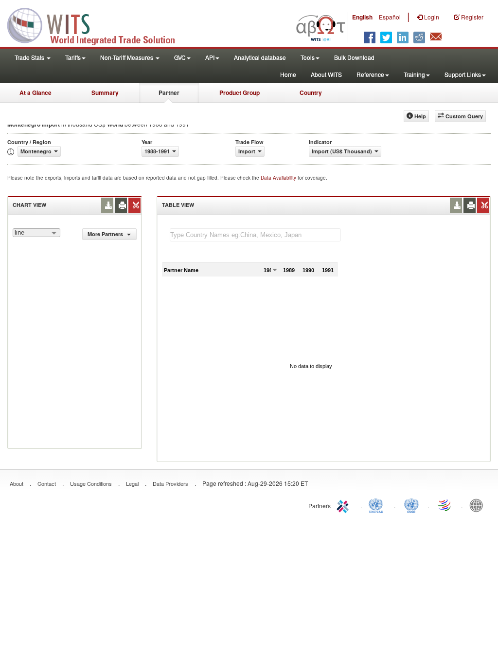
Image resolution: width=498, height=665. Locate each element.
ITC (344, 505)
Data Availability (279, 177)
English (362, 17)
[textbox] (255, 234)
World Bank (478, 505)
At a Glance (35, 92)
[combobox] (36, 232)
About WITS (326, 74)
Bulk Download (354, 57)
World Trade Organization (445, 505)
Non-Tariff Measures (127, 57)
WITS (97, 24)
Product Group (239, 92)
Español (390, 17)
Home (288, 74)
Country (311, 92)
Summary (105, 92)
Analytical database (260, 57)
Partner (169, 92)
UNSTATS (411, 505)
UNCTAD (378, 505)
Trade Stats (30, 57)
